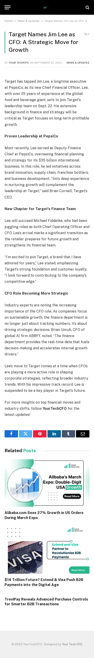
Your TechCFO (19, 62)
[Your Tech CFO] (47, 7)
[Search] (87, 7)
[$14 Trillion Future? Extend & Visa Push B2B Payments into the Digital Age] (47, 550)
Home (9, 20)
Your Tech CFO (72, 644)
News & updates (28, 20)
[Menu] (7, 7)
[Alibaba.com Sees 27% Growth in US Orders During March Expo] (47, 483)
